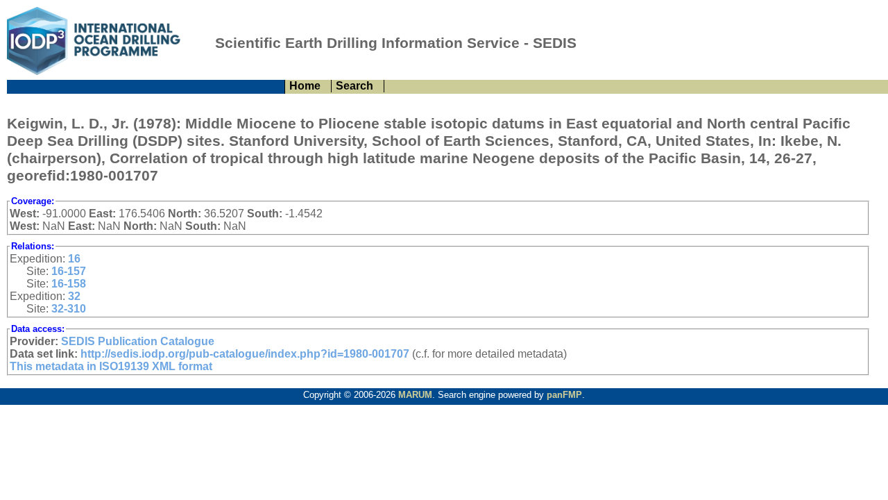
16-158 (68, 284)
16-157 (68, 271)
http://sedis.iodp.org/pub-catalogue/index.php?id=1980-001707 (244, 354)
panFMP (564, 395)
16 (74, 259)
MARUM (415, 395)
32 (74, 296)
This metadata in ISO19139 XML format (111, 366)
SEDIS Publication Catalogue (137, 341)
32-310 (68, 309)
